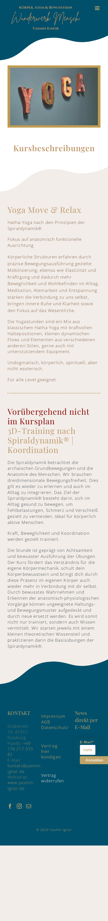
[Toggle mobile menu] (97, 8)
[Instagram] (19, 806)
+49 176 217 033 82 (20, 749)
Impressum (53, 716)
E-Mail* (87, 742)
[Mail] (28, 806)
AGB (45, 722)
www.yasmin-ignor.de (21, 785)
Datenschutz (54, 727)
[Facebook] (10, 806)
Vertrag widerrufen (52, 778)
